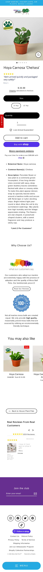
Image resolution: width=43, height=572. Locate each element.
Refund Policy (27, 536)
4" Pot (16, 106)
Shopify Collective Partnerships (21, 550)
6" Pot (26, 106)
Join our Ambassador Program (21, 547)
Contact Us (14, 536)
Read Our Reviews (21, 289)
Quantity (8, 115)
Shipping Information (21, 543)
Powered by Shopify (29, 554)
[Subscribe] (35, 493)
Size (21, 98)
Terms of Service (28, 540)
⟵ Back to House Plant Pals (21, 411)
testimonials (22, 283)
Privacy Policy (13, 540)
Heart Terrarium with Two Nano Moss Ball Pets (10, 457)
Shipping (12, 91)
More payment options (21, 151)
